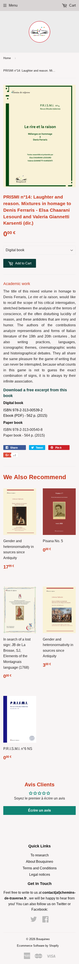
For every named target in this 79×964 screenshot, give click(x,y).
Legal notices (39, 874)
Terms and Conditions (40, 868)
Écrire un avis (39, 810)
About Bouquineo (39, 861)
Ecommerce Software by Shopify (38, 945)
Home (7, 58)
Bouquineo (43, 939)
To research (40, 855)
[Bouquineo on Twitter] (33, 920)
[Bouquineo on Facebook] (45, 920)
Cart (72, 5)
